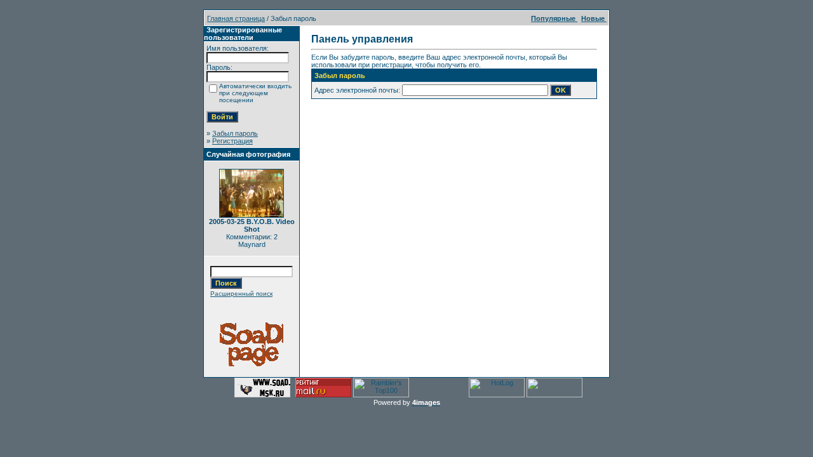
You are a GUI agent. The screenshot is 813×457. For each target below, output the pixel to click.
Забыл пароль (235, 133)
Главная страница (236, 18)
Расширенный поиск (241, 293)
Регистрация (232, 141)
